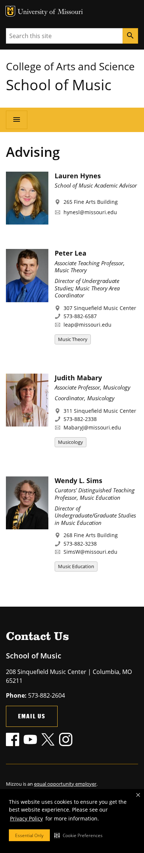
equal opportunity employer (65, 783)
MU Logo (10, 11)
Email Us (31, 715)
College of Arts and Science (70, 66)
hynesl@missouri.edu (90, 212)
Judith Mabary (78, 377)
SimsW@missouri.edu (90, 551)
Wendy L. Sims (78, 480)
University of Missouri (50, 12)
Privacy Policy (26, 818)
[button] (78, 835)
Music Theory (73, 339)
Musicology (70, 442)
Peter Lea (70, 253)
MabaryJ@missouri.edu (92, 427)
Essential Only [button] (29, 835)
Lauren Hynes (78, 175)
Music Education (76, 566)
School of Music (59, 84)
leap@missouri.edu (88, 324)
